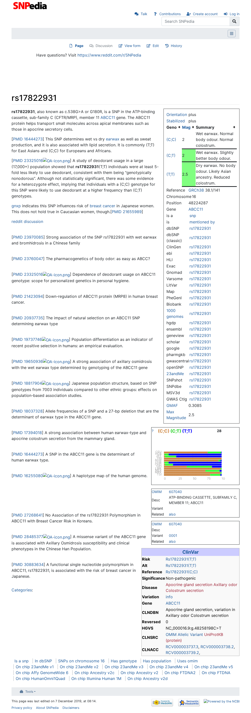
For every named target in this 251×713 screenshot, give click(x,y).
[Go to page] (234, 21)
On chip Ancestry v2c (94, 672)
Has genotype (124, 660)
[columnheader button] (189, 127)
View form (132, 46)
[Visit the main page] (31, 5)
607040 (175, 492)
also (172, 514)
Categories (22, 589)
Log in (234, 14)
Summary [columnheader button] (205, 127)
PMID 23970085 (28, 237)
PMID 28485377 (28, 536)
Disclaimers (71, 708)
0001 (173, 535)
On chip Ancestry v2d (147, 678)
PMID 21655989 (127, 211)
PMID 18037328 (28, 411)
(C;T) (171, 155)
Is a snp (21, 660)
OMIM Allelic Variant (184, 634)
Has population (157, 660)
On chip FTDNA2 (180, 672)
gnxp (16, 205)
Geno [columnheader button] (171, 127)
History (176, 46)
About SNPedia (47, 708)
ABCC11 (195, 209)
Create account (205, 14)
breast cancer (102, 205)
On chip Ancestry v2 (139, 672)
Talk (144, 14)
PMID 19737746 (27, 339)
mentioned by (202, 221)
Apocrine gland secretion (189, 584)
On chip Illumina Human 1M (96, 678)
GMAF (172, 405)
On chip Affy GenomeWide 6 (42, 672)
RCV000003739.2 (182, 652)
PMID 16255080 (28, 475)
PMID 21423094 (28, 296)
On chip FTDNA (216, 672)
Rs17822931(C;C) (182, 571)
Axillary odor (225, 584)
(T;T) (170, 174)
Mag (186, 127)
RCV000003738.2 (217, 646)
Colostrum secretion (184, 590)
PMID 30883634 (28, 564)
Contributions (170, 14)
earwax (112, 139)
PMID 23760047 (28, 258)
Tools (29, 691)
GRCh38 (196, 190)
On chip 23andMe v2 (79, 666)
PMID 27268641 (28, 515)
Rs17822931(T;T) (181, 559)
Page (79, 46)
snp (192, 215)
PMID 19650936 (28, 361)
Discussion (104, 46)
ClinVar (190, 552)
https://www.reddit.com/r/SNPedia (109, 55)
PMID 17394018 (27, 432)
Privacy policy (22, 708)
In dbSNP (43, 660)
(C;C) (171, 139)
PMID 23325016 (28, 160)
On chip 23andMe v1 (35, 666)
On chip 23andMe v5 (213, 666)
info (169, 596)
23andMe (175, 373)
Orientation (176, 114)
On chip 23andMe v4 (169, 666)
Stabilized (175, 120)
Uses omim (187, 660)
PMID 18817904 (27, 383)
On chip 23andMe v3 (124, 666)
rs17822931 (200, 228)
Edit (156, 46)
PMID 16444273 (28, 139)
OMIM (157, 492)
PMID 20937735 (28, 317)
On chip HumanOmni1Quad (40, 678)
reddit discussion (27, 221)
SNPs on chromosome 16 (81, 660)
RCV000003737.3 (182, 646)
